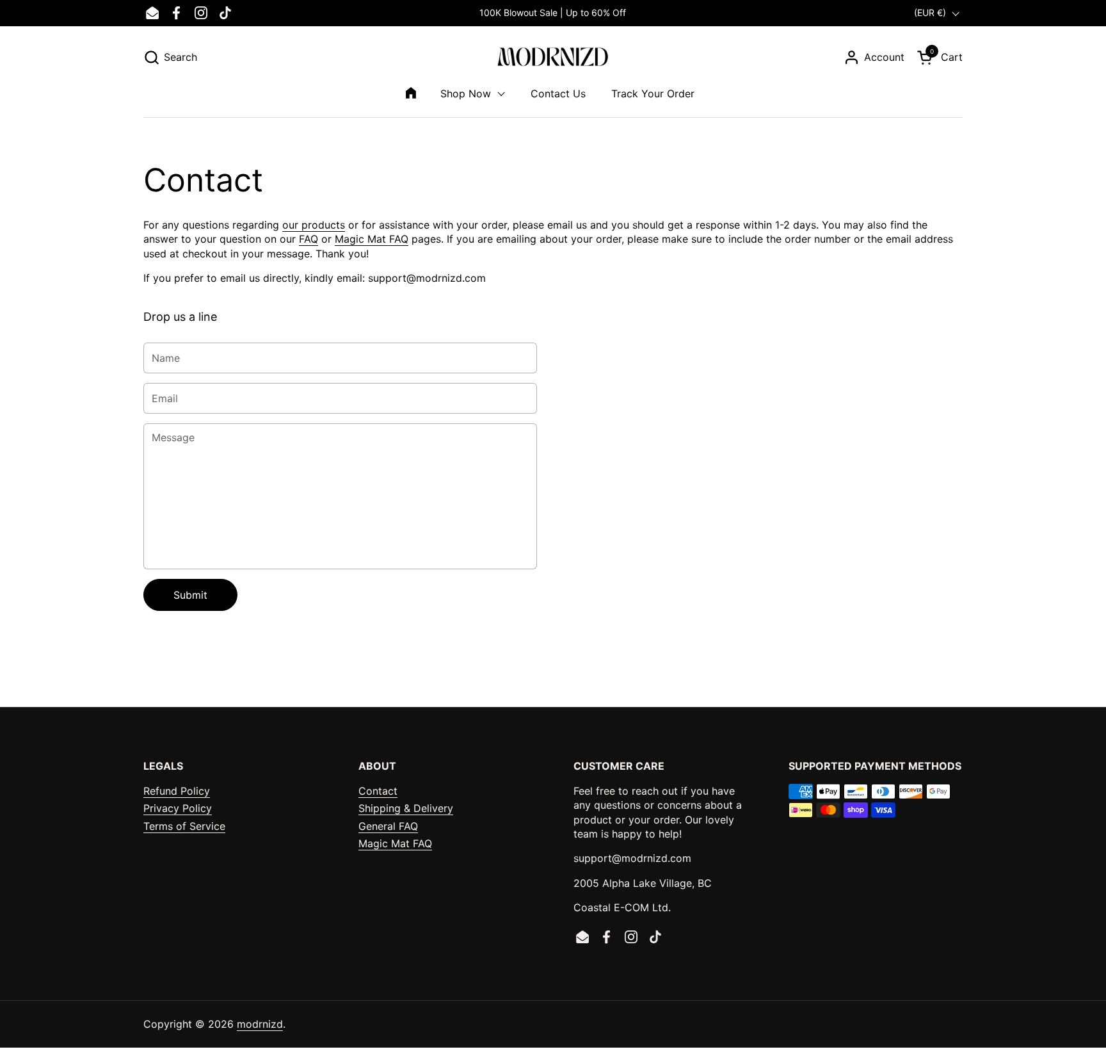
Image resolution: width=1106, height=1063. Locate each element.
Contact (377, 790)
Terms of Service (184, 826)
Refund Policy (176, 790)
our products (313, 224)
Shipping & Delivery (405, 808)
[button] (170, 57)
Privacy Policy (177, 808)
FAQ (308, 238)
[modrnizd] (553, 57)
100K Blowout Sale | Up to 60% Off (552, 12)
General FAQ (388, 826)
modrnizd (260, 1024)
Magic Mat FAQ (371, 238)
